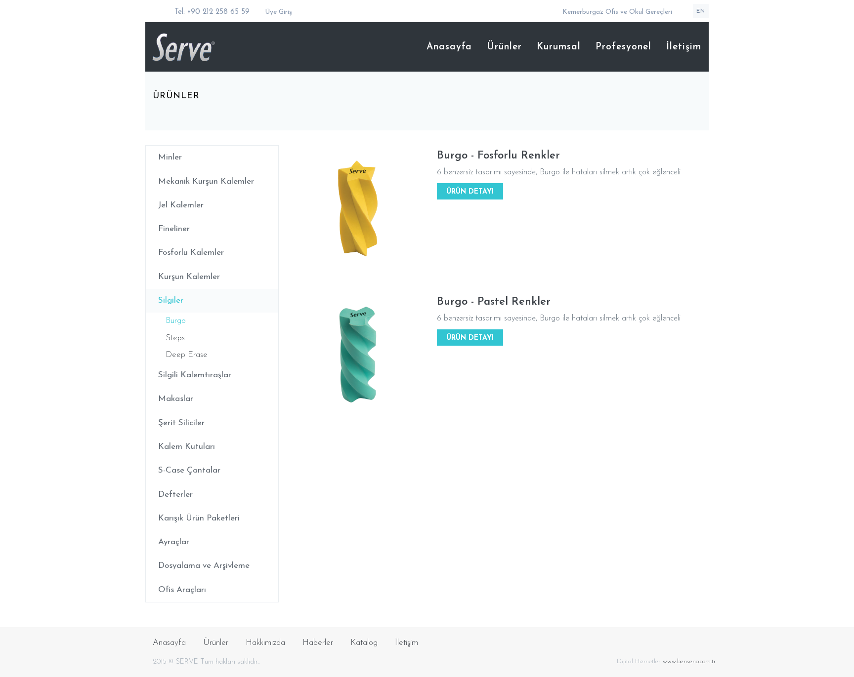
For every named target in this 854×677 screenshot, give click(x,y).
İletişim (683, 47)
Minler (170, 157)
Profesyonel (623, 47)
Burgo (176, 321)
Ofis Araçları (182, 590)
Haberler (317, 642)
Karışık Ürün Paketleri (199, 518)
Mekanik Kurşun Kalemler (206, 181)
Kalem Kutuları (186, 446)
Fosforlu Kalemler (191, 252)
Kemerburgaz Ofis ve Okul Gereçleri (617, 12)
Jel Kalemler (181, 205)
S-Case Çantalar (189, 470)
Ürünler (504, 47)
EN (700, 11)
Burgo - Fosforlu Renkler (498, 155)
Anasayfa (449, 47)
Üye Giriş (277, 12)
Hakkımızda (265, 642)
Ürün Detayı (470, 192)
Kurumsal (559, 47)
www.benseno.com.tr (689, 661)
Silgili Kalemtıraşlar (194, 375)
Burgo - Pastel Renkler (494, 302)
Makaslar (175, 399)
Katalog (364, 642)
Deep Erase (187, 355)
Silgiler (170, 300)
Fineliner (174, 229)
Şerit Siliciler (181, 423)
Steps (175, 338)
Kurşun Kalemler (189, 277)
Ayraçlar (173, 542)
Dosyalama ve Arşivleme (204, 565)
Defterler (175, 494)
